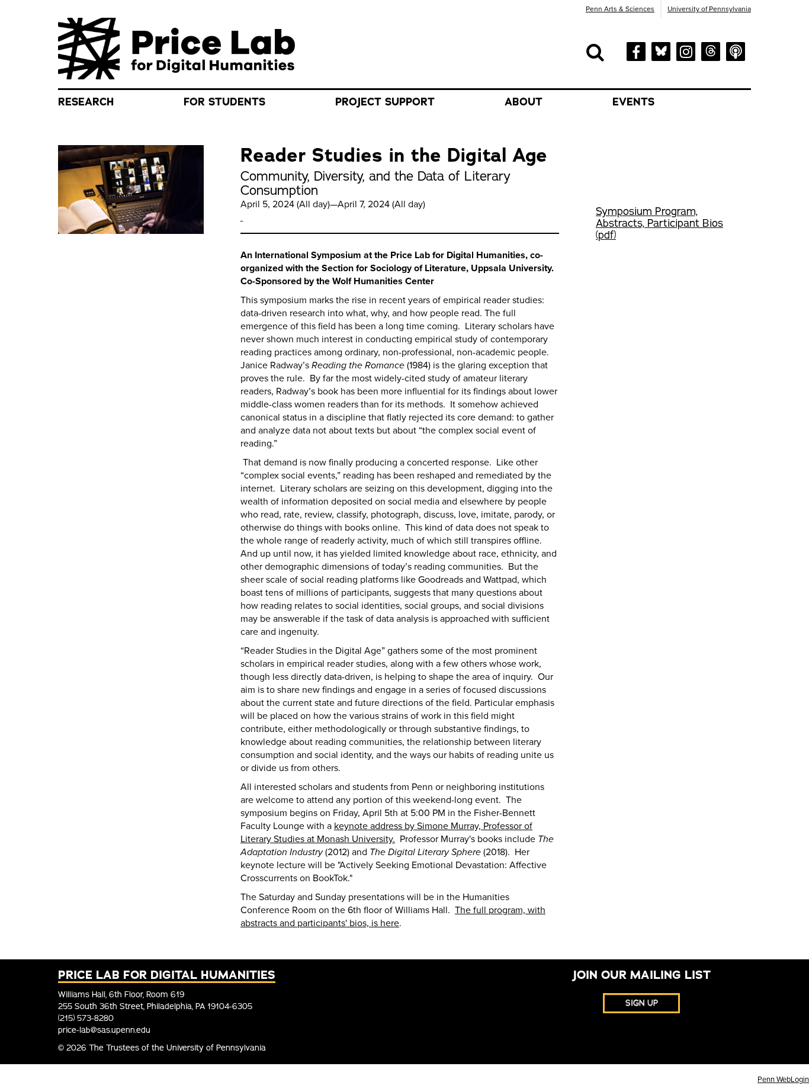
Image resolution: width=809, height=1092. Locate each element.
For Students (224, 102)
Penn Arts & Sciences (620, 9)
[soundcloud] (735, 50)
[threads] (710, 49)
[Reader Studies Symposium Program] (241, 217)
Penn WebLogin (783, 1079)
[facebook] (636, 50)
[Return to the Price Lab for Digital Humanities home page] (176, 48)
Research (86, 102)
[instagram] (685, 50)
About (523, 102)
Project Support (385, 102)
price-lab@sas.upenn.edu (104, 1030)
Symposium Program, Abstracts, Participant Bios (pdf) (659, 223)
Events (633, 102)
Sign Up (641, 1003)
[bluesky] (660, 49)
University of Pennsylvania (709, 9)
